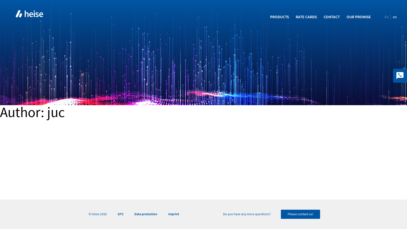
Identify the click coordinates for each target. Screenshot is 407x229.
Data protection (145, 214)
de (386, 17)
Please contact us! (300, 214)
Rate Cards (306, 17)
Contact (332, 17)
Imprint (173, 214)
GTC (121, 214)
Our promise (359, 17)
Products (279, 17)
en (395, 17)
